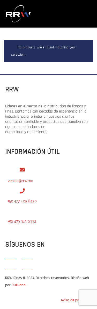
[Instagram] (28, 264)
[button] (63, 16)
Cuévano (19, 285)
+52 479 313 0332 (22, 221)
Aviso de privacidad (76, 300)
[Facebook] (10, 264)
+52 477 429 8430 (22, 201)
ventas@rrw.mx (20, 181)
